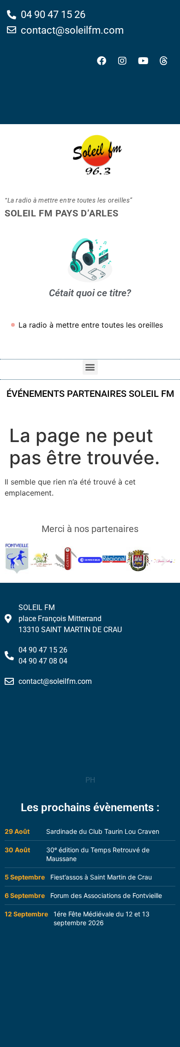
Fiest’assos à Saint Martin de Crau (101, 877)
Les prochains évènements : (90, 807)
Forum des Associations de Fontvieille (106, 895)
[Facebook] (101, 61)
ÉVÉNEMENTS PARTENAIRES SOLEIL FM (90, 393)
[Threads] (164, 61)
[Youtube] (143, 61)
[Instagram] (122, 61)
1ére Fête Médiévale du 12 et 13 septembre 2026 (102, 918)
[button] (90, 367)
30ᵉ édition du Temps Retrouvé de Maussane (98, 854)
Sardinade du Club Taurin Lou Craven (102, 831)
